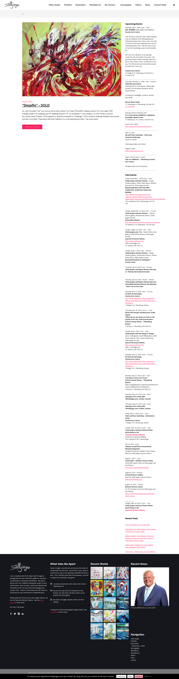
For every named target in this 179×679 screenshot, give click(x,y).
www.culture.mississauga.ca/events (137, 468)
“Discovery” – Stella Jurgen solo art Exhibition (140, 552)
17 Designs (54, 612)
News (133, 658)
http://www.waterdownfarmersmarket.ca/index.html (142, 222)
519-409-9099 (130, 107)
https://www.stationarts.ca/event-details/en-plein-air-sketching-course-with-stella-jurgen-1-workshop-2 (140, 300)
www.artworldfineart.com (133, 479)
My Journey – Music (138, 646)
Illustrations (135, 651)
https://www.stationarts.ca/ (134, 151)
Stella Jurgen (135, 639)
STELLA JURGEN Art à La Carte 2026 (137, 525)
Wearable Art (135, 653)
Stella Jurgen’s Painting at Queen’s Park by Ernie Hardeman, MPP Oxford (139, 546)
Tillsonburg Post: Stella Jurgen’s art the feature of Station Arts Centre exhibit (140, 530)
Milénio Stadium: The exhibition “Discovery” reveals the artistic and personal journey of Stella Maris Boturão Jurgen (139, 538)
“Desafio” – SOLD (36, 105)
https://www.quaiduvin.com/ (134, 241)
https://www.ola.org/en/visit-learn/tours (138, 126)
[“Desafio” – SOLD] (71, 59)
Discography (135, 648)
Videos (133, 655)
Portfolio (134, 641)
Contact (133, 660)
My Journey (134, 643)
